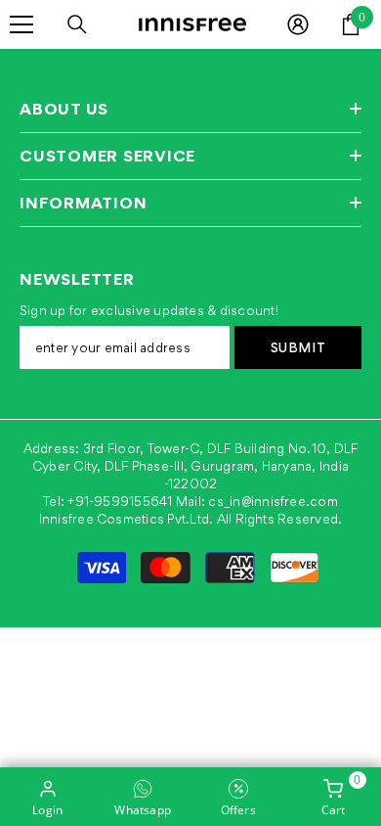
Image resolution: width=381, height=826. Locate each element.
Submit (298, 347)
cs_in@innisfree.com (273, 501)
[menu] (21, 24)
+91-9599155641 (119, 501)
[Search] (77, 24)
